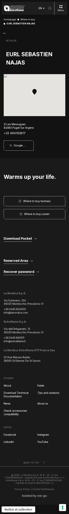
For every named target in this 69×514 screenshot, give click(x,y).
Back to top (31, 462)
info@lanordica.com (16, 312)
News (7, 403)
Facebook (10, 434)
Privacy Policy (22, 489)
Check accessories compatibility (15, 412)
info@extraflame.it (15, 341)
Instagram (43, 434)
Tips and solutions (48, 392)
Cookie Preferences (43, 489)
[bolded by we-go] (34, 495)
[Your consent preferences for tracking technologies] (62, 507)
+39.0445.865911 (14, 337)
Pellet (40, 385)
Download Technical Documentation (16, 394)
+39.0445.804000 (15, 309)
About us (42, 403)
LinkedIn (9, 441)
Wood (7, 385)
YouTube (42, 441)
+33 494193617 (15, 133)
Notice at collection (18, 509)
